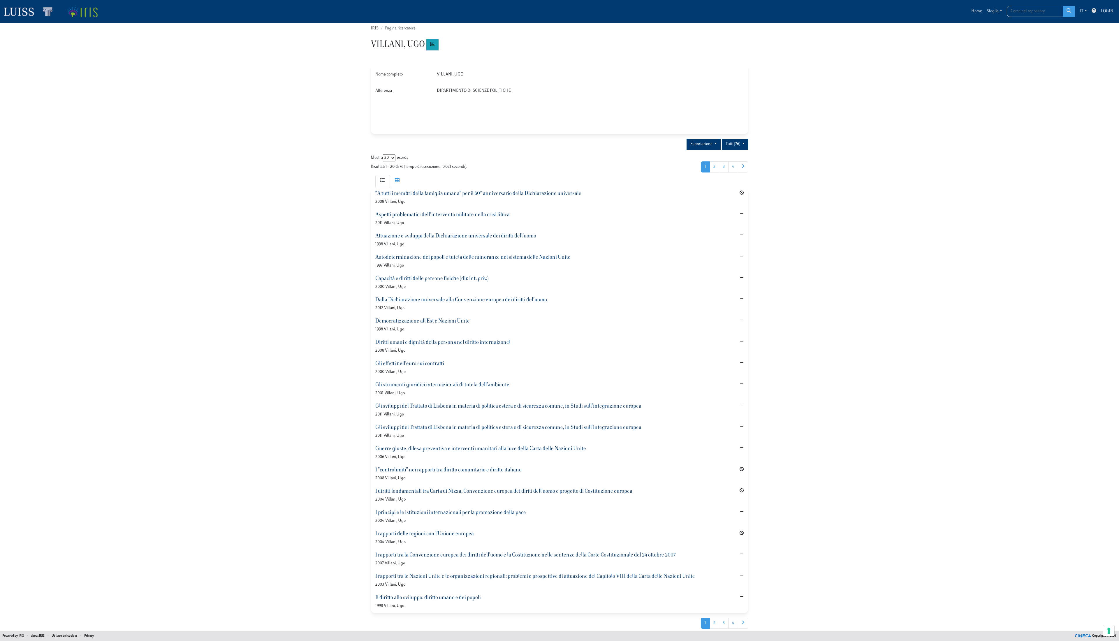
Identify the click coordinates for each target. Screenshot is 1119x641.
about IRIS (38, 636)
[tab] (382, 181)
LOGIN (1107, 11)
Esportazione (701, 144)
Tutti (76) (733, 144)
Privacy (89, 636)
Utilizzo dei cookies (64, 636)
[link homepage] (30, 11)
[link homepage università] (82, 11)
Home (976, 11)
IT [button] (1081, 11)
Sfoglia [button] (993, 11)
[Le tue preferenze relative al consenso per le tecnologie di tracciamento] (1108, 630)
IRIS (375, 28)
